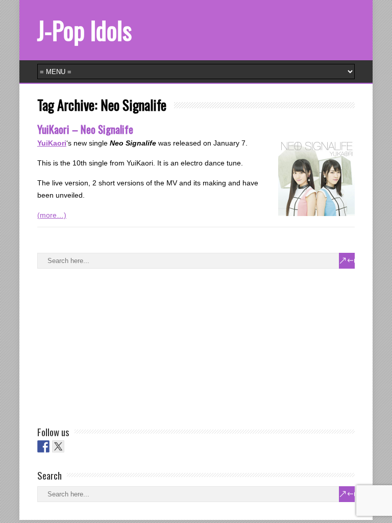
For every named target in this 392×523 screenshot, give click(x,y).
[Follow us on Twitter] (58, 446)
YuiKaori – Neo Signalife (85, 129)
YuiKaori (51, 143)
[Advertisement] (113, 345)
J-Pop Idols (84, 30)
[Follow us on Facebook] (43, 446)
